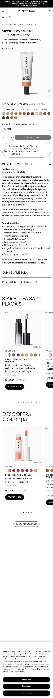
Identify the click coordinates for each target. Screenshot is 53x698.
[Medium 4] (20, 113)
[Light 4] (7, 113)
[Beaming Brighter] (35, 355)
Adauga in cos (14, 387)
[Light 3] (40, 113)
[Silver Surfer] (9, 355)
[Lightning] (35, 470)
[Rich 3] (3, 117)
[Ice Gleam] (9, 470)
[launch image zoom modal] (49, 91)
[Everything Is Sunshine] (27, 355)
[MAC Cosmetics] (26, 11)
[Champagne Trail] (31, 355)
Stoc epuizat (33, 137)
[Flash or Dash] (22, 355)
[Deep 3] (44, 113)
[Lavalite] (13, 470)
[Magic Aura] (18, 470)
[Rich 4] (7, 117)
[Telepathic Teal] (13, 355)
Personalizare (26, 693)
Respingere (26, 686)
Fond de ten (30, 25)
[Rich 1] (48, 113)
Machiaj (13, 25)
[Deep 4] (28, 113)
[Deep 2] (24, 113)
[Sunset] (47, 470)
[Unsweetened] (27, 470)
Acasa (5, 25)
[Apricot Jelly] (22, 470)
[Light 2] (3, 113)
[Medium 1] (11, 113)
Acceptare (26, 679)
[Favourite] (50, 355)
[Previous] (6, 355)
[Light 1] (36, 113)
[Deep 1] (15, 117)
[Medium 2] (15, 113)
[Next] (39, 355)
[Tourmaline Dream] (18, 355)
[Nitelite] (31, 470)
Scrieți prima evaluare (26, 524)
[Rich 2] (32, 113)
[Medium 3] (11, 117)
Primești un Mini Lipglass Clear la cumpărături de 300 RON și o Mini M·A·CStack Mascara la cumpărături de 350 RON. (26, 3)
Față (21, 25)
